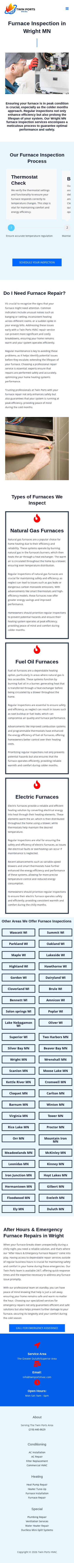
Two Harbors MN (55, 1037)
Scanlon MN (18, 1071)
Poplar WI (55, 1011)
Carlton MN (56, 1093)
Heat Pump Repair (37, 1484)
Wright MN (18, 1059)
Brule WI (55, 989)
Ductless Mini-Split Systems (37, 1530)
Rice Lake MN (18, 1127)
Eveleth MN (55, 1198)
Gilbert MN (55, 1186)
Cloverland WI (18, 989)
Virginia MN (18, 1116)
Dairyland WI (56, 977)
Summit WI (55, 932)
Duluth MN (55, 1209)
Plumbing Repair (37, 1517)
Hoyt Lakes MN (55, 1175)
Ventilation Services (37, 1521)
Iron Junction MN (18, 1175)
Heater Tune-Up (37, 1489)
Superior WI (18, 1037)
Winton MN (55, 1104)
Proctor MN (55, 1127)
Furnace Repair (37, 1497)
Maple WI (18, 955)
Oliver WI (55, 1023)
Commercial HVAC (37, 1465)
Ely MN (18, 1209)
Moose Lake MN (55, 1071)
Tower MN (55, 1116)
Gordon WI (18, 977)
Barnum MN (18, 1104)
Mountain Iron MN (55, 1139)
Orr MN (18, 1138)
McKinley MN (55, 1153)
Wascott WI (18, 932)
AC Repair (37, 1456)
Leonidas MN (18, 1164)
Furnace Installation (37, 1493)
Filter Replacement (37, 1461)
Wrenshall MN (55, 1059)
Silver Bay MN (18, 1048)
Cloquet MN (18, 1093)
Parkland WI (18, 944)
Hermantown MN (18, 1186)
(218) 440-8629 (37, 1429)
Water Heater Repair (37, 1525)
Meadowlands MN (19, 1153)
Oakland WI (56, 944)
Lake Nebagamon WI (18, 1024)
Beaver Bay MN (55, 1048)
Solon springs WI (18, 1011)
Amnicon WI (55, 1000)
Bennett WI (18, 1000)
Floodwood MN (18, 1198)
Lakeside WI (55, 955)
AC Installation (37, 1452)
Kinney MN (55, 1164)
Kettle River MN (18, 1082)
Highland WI (18, 966)
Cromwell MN (55, 1082)
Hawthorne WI (55, 966)
